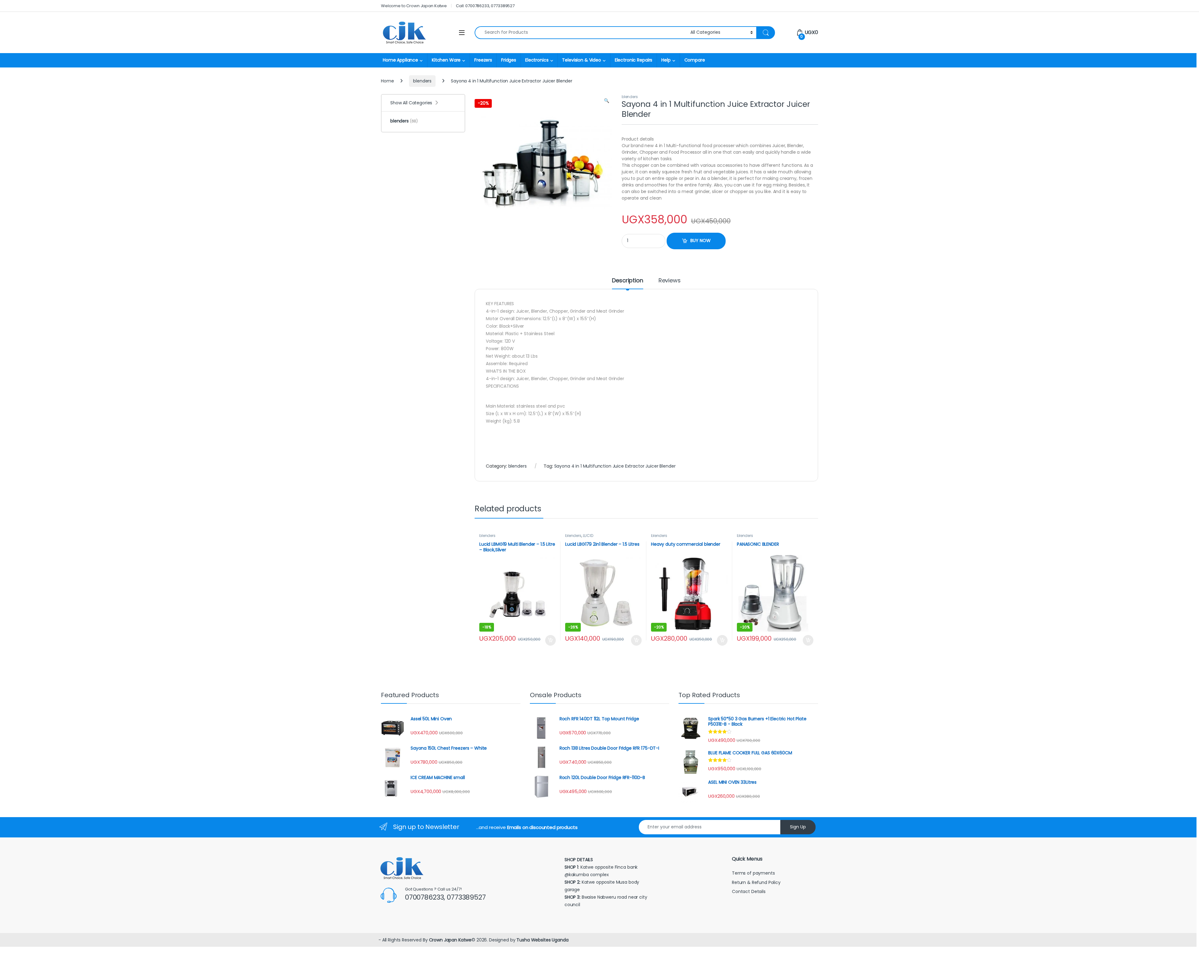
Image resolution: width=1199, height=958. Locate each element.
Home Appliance (400, 60)
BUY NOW (700, 240)
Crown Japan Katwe (450, 940)
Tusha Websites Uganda (541, 940)
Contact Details (749, 891)
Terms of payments (754, 873)
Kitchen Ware (446, 60)
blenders (422, 81)
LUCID (588, 535)
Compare (694, 60)
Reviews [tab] (670, 281)
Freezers (483, 60)
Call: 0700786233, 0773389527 (485, 6)
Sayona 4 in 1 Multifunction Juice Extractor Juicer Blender (615, 466)
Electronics (536, 60)
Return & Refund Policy (756, 882)
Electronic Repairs (633, 60)
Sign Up (798, 827)
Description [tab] (627, 281)
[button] (606, 101)
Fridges (508, 60)
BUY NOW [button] (550, 640)
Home (387, 81)
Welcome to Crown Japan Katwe (414, 6)
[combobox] (581, 32)
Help (665, 60)
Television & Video (581, 60)
